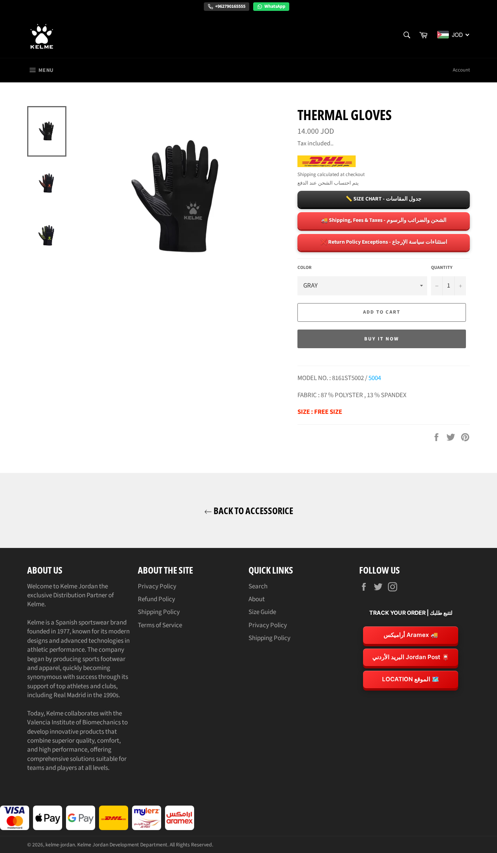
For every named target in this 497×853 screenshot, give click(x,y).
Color (304, 268)
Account (461, 69)
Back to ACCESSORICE (252, 510)
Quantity (441, 268)
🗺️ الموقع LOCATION (410, 679)
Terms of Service (160, 625)
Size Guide (262, 612)
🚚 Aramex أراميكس (411, 634)
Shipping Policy (159, 612)
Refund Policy (156, 599)
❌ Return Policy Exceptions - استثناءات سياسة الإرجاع (383, 242)
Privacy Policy (157, 586)
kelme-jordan (60, 844)
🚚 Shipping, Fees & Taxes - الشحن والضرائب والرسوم (384, 220)
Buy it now (381, 338)
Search (258, 586)
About (256, 599)
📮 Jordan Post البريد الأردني (410, 657)
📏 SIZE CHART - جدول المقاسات (384, 199)
